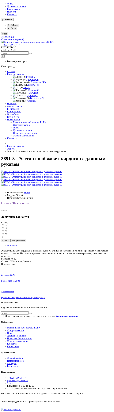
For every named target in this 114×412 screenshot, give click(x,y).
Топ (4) (26, 87)
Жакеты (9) (33, 85)
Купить (5, 240)
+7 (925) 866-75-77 (10, 44)
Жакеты (11, 148)
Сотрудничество (21, 125)
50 (5, 231)
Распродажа (13, 109)
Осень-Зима (13, 114)
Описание (12, 245)
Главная (11, 71)
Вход (4, 34)
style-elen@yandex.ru (17, 380)
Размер (4, 222)
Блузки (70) (33, 79)
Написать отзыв (21, 203)
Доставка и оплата (16, 6)
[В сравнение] (5, 210)
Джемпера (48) (38, 82)
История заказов (15, 361)
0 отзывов (6, 203)
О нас (10, 3)
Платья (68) (33, 93)
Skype (10, 383)
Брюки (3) (31, 77)
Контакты (12, 14)
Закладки (11, 363)
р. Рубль (12, 28)
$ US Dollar (13, 25)
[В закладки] (2, 210)
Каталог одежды (15, 74)
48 (5, 228)
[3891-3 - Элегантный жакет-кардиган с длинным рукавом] (31, 171)
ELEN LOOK (14, 111)
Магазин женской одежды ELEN (29, 122)
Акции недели (14, 106)
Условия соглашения (23, 135)
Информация (13, 119)
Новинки (11, 103)
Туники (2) (32, 95)
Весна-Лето (13, 117)
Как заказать (13, 9)
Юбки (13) (32, 101)
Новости (11, 11)
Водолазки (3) (37, 98)
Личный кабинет (15, 358)
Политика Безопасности (25, 133)
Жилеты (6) (33, 90)
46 (5, 225)
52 (5, 234)
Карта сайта (13, 346)
